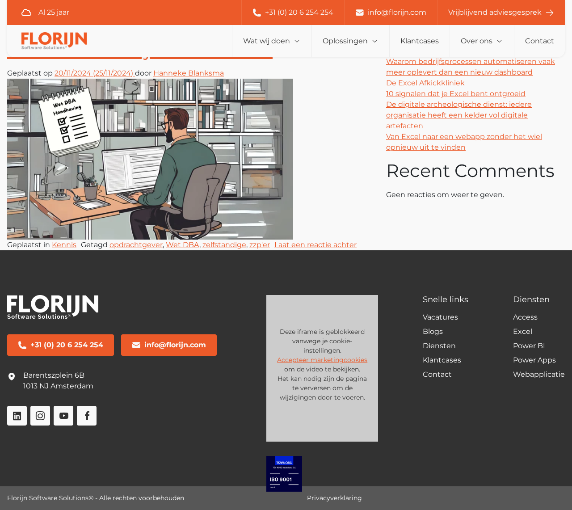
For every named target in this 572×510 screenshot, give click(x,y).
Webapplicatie (539, 374)
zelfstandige (224, 244)
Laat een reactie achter (315, 244)
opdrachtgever (136, 244)
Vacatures (440, 317)
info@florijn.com (397, 12)
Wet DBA (182, 244)
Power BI (529, 345)
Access (525, 317)
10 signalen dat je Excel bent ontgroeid (456, 93)
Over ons (476, 41)
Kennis (64, 244)
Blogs (433, 331)
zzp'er (259, 244)
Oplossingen (345, 41)
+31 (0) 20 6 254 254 (299, 12)
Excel (522, 331)
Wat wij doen (266, 41)
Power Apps (534, 360)
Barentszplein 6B (53, 375)
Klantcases (419, 41)
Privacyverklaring (334, 498)
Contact (539, 41)
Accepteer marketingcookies (322, 360)
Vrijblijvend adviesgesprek (495, 12)
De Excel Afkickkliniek (425, 83)
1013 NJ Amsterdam (58, 386)
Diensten (439, 345)
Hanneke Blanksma (188, 73)
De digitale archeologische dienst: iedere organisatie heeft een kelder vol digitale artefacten (459, 115)
